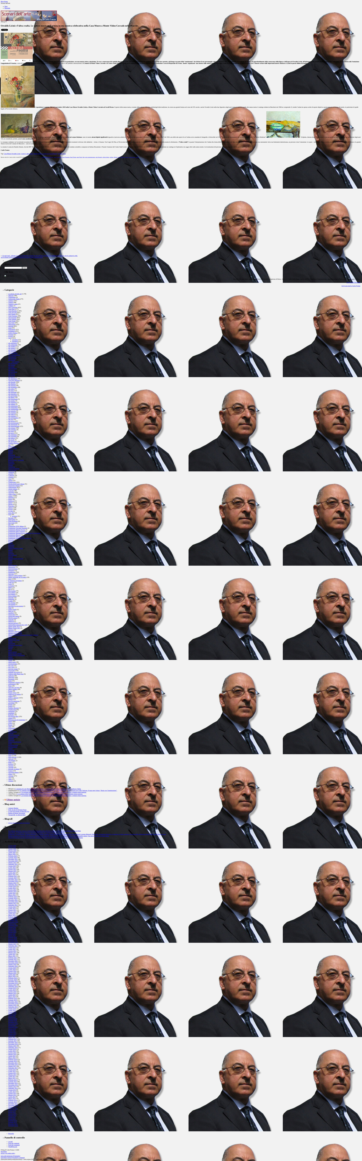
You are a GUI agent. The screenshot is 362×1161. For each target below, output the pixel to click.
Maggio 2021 (12, 952)
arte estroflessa (12, 372)
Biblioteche (11, 455)
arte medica (11, 401)
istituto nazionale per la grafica (17, 577)
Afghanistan (12, 297)
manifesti (11, 613)
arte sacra (11, 433)
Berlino (10, 453)
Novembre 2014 (13, 1085)
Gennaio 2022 (12, 939)
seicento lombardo (13, 735)
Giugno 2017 (12, 1032)
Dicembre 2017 (13, 1022)
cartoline (10, 474)
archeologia (11, 329)
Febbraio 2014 (12, 1100)
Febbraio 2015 (12, 1080)
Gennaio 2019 (12, 1000)
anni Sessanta (12, 317)
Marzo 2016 (12, 1058)
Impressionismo (13, 569)
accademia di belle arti (47, 157)
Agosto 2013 (12, 1110)
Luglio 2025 (12, 868)
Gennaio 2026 (12, 857)
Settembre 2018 (13, 1007)
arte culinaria (12, 356)
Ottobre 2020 (12, 964)
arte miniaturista (13, 406)
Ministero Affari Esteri (15, 631)
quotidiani (11, 713)
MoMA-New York (13, 640)
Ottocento (11, 677)
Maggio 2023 (12, 912)
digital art (11, 501)
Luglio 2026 (12, 847)
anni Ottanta (12, 314)
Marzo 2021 (12, 956)
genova (10, 552)
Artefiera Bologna (13, 443)
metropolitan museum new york (17, 625)
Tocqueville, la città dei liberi (16, 815)
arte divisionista (13, 363)
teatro (10, 762)
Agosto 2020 (12, 968)
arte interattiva (12, 394)
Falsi (9, 514)
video (10, 779)
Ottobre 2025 (12, 862)
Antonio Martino (13, 808)
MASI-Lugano (12, 618)
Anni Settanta (12, 319)
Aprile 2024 (11, 893)
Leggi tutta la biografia (353, 282)
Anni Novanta (12, 312)
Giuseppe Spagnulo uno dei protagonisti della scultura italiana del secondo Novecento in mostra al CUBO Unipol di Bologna (45, 837)
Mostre (123, 157)
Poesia (10, 691)
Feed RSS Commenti (18, 1157)
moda (10, 636)
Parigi (10, 681)
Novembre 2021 (13, 942)
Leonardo (11, 586)
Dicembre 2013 (13, 1103)
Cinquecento (12, 482)
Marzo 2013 (12, 1119)
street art (10, 759)
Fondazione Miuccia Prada (16, 536)
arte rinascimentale (13, 426)
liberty (10, 587)
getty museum (12, 555)
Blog (6, 6)
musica (10, 657)
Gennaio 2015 (12, 1081)
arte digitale (11, 360)
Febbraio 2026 (12, 856)
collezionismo (12, 487)
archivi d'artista (12, 333)
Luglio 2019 (12, 990)
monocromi (11, 643)
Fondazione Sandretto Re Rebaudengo (19, 538)
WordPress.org (12, 1147)
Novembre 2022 (13, 922)
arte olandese (12, 412)
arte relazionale (12, 424)
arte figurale (99, 157)
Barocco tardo (12, 448)
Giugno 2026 (12, 849)
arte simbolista (12, 435)
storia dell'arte (12, 757)
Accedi (10, 1141)
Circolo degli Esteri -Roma (16, 484)
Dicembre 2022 (13, 920)
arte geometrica (12, 387)
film (9, 524)
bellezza (10, 452)
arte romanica (12, 429)
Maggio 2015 (12, 1075)
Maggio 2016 (12, 1054)
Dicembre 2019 (13, 981)
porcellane (11, 703)
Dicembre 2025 (13, 859)
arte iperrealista (12, 396)
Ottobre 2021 (12, 944)
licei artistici (11, 592)
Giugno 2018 (12, 1012)
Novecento (11, 670)
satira (9, 726)
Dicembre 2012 (13, 1124)
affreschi (10, 295)
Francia (10, 541)
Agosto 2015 (12, 1069)
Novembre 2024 (13, 881)
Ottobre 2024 (12, 883)
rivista (10, 723)
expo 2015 (11, 513)
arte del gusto (12, 358)
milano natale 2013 (14, 626)
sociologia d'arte (13, 745)
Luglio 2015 (12, 1071)
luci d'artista (11, 603)
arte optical (11, 414)
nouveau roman (13, 669)
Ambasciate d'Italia (14, 299)
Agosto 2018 (12, 1008)
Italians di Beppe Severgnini (16, 813)
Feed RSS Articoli (6, 1157)
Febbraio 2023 (12, 917)
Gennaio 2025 (12, 878)
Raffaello (11, 715)
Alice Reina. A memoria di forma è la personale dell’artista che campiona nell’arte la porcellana (36, 832)
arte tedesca (11, 438)
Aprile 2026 (11, 852)
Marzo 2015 (12, 1078)
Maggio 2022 (12, 932)
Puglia (10, 706)
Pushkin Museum (13, 708)
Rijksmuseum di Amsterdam (16, 720)
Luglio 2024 (12, 888)
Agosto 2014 (12, 1090)
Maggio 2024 (12, 891)
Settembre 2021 (13, 946)
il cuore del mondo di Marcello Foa (18, 811)
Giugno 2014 (12, 1093)
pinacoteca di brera (14, 687)
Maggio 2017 (12, 1034)
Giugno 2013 (12, 1114)
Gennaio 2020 (12, 980)
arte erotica (11, 370)
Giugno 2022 (12, 930)
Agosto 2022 (12, 927)
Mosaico (10, 647)
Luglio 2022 (12, 929)
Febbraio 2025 (12, 876)
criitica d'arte (105, 157)
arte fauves (11, 377)
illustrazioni (11, 567)
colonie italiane (12, 489)
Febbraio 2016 (12, 1059)
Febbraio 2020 (12, 978)
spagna (10, 748)
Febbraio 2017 (12, 1039)
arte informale (12, 392)
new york (11, 667)
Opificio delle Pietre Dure (16, 674)
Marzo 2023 (12, 915)
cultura (111, 157)
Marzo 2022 (12, 935)
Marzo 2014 (12, 1098)
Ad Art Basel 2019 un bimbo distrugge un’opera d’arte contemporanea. (22, 257)
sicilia (10, 743)
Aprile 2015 (11, 1076)
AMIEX (10, 306)
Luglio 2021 (12, 949)
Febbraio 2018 (12, 1019)
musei (126, 157)
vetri (9, 777)
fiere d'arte (11, 523)
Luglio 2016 (12, 1051)
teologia (10, 764)
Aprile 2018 (11, 1015)
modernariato (12, 638)
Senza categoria (13, 737)
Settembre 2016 (13, 1047)
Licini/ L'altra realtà (27, 154)
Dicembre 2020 (13, 961)
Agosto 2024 (12, 886)
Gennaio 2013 (12, 1122)
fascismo (10, 518)
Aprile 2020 (11, 974)
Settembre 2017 (13, 1027)
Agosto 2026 (12, 845)
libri (9, 589)
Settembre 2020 (13, 966)
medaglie (11, 620)
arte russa (11, 431)
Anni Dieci (11, 309)
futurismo (11, 547)
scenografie (11, 728)
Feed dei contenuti (13, 1143)
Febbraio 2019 (12, 998)
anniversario (12, 324)
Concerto (11, 491)
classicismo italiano (14, 485)
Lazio (10, 584)
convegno (11, 492)
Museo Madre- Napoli (14, 653)
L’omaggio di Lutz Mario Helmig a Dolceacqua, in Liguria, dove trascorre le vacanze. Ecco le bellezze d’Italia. (48, 789)
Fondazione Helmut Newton (16, 530)
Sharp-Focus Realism (14, 742)
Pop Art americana (13, 701)
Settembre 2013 (13, 1109)
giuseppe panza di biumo (15, 558)
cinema (10, 480)
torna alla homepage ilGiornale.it (10, 1156)
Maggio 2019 (12, 993)
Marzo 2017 (12, 1037)
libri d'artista (12, 591)
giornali (10, 557)
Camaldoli (11, 463)
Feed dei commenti (14, 1145)
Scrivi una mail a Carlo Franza (351, 286)
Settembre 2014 (13, 1088)
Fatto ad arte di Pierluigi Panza (17, 810)
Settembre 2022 (13, 925)
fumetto (10, 543)
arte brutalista (12, 351)
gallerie (10, 550)
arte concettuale (13, 353)
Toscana (10, 765)
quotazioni (11, 711)
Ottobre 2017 (12, 1025)
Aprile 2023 (11, 913)
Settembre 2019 (13, 986)
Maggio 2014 (12, 1095)
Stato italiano (12, 754)
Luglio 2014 (12, 1092)
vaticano (10, 776)
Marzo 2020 (12, 976)
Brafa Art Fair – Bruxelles (16, 460)
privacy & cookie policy (8, 1153)
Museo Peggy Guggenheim (16, 655)
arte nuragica (12, 411)
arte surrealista (12, 436)
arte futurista (12, 385)
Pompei (10, 699)
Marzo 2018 (12, 1017)
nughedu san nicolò (14, 672)
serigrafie (11, 738)
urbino (10, 774)
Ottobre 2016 (12, 1046)
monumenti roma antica (15, 645)
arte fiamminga (12, 379)
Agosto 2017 (12, 1029)
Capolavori (11, 467)
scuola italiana (12, 732)
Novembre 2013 (13, 1105)
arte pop (10, 419)
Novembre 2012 (13, 1125)
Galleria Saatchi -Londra (15, 548)
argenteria (15, 340)
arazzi (10, 328)
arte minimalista (13, 407)
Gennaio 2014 (12, 1102)
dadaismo (11, 497)
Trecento (10, 767)
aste (9, 445)
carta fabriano (12, 470)
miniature (11, 630)
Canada (10, 465)
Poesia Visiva (12, 692)
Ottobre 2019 (12, 985)
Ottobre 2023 (12, 903)
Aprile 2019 (11, 995)
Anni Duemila (12, 311)
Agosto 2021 (12, 947)
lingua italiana (12, 596)
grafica (10, 562)
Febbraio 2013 (12, 1120)
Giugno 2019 (12, 991)
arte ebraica (11, 365)
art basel (10, 334)
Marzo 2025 (12, 874)
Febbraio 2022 (12, 937)
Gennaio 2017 (12, 1041)
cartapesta (11, 472)
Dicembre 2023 (13, 900)
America (10, 300)
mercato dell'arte (13, 623)
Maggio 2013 (12, 1115)
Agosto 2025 (12, 866)
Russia (10, 725)
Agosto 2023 (12, 907)
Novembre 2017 (13, 1024)
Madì (9, 608)
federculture (11, 519)
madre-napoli (12, 609)
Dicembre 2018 (13, 1002)
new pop (10, 665)
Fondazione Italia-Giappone (16, 531)
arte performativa (13, 418)
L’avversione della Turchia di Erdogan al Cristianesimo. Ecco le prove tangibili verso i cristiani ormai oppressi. (53, 792)
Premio (10, 704)
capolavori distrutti (13, 468)
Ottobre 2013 (12, 1107)
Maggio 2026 (12, 851)
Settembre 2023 (13, 905)
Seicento (10, 733)
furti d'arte (11, 545)
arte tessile (11, 440)
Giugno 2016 (12, 1053)
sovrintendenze (12, 747)
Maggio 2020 (12, 973)
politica (10, 696)
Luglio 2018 (12, 1010)
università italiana (13, 772)
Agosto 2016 (12, 1049)
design (10, 499)
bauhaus (10, 450)
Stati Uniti (11, 750)
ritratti (10, 721)
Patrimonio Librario (14, 682)
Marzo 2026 (12, 854)
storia (137, 157)
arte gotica (11, 389)
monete (10, 642)
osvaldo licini (62, 154)
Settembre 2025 (13, 864)
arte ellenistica (12, 368)
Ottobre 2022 (12, 924)
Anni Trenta (73, 157)
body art (10, 458)
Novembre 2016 (13, 1044)
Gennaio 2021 (12, 959)
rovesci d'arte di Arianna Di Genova (19, 823)
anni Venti (79, 157)
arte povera (11, 421)
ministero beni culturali (15, 633)
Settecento (11, 740)
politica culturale (13, 698)
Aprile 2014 (11, 1097)
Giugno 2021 (12, 951)
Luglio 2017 (12, 1030)
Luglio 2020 (12, 969)
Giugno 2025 (12, 869)
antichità (10, 326)
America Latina (13, 304)
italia (119, 157)
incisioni (14, 516)
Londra (10, 601)
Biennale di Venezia (14, 457)
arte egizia (11, 367)
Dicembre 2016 (13, 1042)
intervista (11, 574)
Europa (10, 509)
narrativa (10, 659)
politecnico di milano (14, 694)
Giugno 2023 (12, 910)
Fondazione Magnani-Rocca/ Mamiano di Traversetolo (24, 533)
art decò (10, 336)
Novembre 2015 (13, 1064)
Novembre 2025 (13, 861)
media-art (11, 621)
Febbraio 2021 (12, 957)
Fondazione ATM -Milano (16, 526)
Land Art (11, 582)
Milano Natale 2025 (14, 628)
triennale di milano (13, 769)
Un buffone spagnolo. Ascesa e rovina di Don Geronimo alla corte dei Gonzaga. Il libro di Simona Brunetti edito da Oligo (44, 831)
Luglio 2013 (12, 1112)
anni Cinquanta (58, 157)
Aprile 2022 (11, 934)
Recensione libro (13, 716)
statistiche (11, 752)
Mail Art (10, 611)
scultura (10, 730)
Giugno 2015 (12, 1073)
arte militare (11, 404)
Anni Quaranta (66, 157)
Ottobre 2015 (12, 1066)
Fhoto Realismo (13, 521)
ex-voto (10, 511)
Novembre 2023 (13, 901)
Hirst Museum (12, 565)
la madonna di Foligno (15, 580)
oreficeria (11, 676)
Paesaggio (11, 679)
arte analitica (12, 346)
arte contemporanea (90, 157)
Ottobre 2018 (12, 1005)
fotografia (11, 540)
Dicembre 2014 (13, 1083)
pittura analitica (12, 689)
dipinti (115, 157)
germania (11, 553)
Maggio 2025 (12, 871)
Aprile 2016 (11, 1056)
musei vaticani (12, 652)
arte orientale (12, 416)
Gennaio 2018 (12, 1020)
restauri (10, 718)
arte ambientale (12, 345)
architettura (11, 331)
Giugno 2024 (12, 890)
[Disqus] (181, 183)
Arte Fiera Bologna (14, 380)
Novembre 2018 (13, 1003)
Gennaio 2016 (12, 1061)
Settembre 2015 (13, 1068)
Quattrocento (12, 709)
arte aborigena (12, 343)
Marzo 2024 (12, 895)
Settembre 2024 (13, 885)
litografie (11, 597)
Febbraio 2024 (12, 896)
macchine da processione (15, 606)
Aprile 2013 (11, 1117)
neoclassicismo (12, 664)
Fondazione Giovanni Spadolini (17, 528)
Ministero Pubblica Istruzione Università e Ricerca (23, 635)
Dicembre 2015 (13, 1063)
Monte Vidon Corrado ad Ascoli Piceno (45, 154)
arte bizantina (12, 350)
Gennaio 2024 (12, 898)
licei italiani (11, 594)
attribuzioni (11, 446)
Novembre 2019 (13, 983)
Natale (10, 660)
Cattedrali (11, 475)
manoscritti (11, 614)
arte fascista (11, 375)
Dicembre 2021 (13, 941)
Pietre (10, 686)
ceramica (11, 477)
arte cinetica (15, 362)
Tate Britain (11, 760)
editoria (10, 508)
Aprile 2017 (11, 1036)
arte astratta (11, 348)
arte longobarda (13, 399)
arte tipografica (12, 441)
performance (12, 684)
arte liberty (11, 397)
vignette (10, 781)
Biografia (7, 8)
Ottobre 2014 (12, 1086)
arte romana (11, 428)
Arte (83, 157)
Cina (9, 479)
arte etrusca (11, 373)
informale (11, 570)
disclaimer (4, 1151)
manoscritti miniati (13, 616)
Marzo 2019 (12, 997)
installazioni (11, 572)
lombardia (11, 599)
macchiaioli (11, 604)
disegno (10, 504)
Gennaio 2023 (12, 918)
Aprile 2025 (11, 873)
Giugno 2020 (12, 971)
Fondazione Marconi (14, 535)
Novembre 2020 (13, 963)
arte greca (11, 390)
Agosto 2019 (12, 988)
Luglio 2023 (12, 908)
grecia (10, 564)
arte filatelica (12, 384)
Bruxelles (11, 462)
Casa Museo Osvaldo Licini (12, 154)
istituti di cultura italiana (15, 575)
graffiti (10, 560)
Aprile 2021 (11, 954)
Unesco (10, 771)
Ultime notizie (13, 799)
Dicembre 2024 (13, 879)
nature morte (132, 157)
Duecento (11, 506)
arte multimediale (13, 409)
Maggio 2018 (12, 1013)
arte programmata (13, 423)
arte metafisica (12, 402)
